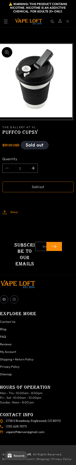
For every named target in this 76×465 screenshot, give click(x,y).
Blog (3, 329)
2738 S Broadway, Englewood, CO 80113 (33, 421)
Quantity (9, 159)
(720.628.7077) (16, 426)
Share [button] (14, 212)
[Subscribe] (54, 246)
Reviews (5, 344)
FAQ (3, 337)
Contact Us (7, 322)
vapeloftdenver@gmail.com (25, 432)
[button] (5, 21)
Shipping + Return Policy (17, 359)
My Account (8, 352)
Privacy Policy (9, 367)
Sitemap (6, 374)
